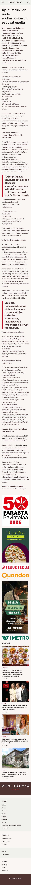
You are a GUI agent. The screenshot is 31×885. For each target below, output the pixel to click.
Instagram (5, 870)
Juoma (3, 813)
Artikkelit (5, 667)
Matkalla (4, 816)
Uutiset (4, 703)
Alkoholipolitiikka (6, 838)
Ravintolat (5, 811)
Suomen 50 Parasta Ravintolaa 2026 (11, 825)
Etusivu (4, 805)
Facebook (4, 865)
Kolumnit (4, 819)
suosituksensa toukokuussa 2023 (14, 438)
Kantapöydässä (6, 841)
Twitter (4, 867)
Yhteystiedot (5, 828)
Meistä (4, 822)
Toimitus (4, 844)
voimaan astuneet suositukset (13, 70)
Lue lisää (6, 678)
